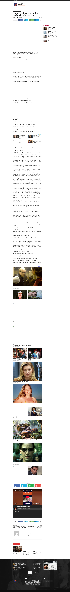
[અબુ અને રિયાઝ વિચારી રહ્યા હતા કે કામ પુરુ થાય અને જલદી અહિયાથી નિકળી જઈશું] (15, 564)
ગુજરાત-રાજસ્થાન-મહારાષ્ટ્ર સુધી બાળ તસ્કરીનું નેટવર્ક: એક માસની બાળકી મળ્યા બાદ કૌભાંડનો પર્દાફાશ (52, 36)
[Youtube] (56, 0)
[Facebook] (51, 0)
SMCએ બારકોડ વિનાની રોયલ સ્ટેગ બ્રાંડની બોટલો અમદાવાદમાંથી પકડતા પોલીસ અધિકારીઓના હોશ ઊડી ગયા (27, 553)
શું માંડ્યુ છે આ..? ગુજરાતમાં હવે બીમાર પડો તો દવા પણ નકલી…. (52, 40)
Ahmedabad (19, 10)
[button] (56, 8)
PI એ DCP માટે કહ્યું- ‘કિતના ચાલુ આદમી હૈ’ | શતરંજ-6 (17, 553)
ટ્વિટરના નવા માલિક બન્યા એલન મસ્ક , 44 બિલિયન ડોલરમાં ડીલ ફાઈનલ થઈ (35, 527)
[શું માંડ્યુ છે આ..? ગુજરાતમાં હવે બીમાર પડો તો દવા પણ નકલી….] (45, 41)
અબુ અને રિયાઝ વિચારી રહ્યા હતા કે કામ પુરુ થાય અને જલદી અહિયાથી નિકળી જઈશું (22, 564)
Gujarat (16, 10)
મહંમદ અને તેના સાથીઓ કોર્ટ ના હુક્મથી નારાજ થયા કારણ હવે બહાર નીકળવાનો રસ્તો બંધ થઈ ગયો (22, 572)
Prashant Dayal (17, 17)
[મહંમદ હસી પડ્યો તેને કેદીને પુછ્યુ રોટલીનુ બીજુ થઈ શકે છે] (15, 568)
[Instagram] (52, 0)
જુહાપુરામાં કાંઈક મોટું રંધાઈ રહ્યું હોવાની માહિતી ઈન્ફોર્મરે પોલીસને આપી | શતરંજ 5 (37, 553)
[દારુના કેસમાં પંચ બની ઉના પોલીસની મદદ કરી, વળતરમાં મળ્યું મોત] (45, 32)
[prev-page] (13, 556)
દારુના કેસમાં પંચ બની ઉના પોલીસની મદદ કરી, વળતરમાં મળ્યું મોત (52, 32)
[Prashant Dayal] (13, 17)
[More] (40, 20)
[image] (50, 565)
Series (17, 11)
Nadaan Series (19, 11)
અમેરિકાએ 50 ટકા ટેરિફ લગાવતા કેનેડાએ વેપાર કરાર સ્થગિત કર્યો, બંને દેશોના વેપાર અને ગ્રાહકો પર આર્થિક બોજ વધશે (37, 564)
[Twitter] (53, 0)
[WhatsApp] (50, 581)
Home (14, 10)
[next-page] (15, 556)
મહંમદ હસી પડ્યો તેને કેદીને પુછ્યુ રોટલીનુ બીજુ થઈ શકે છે (21, 568)
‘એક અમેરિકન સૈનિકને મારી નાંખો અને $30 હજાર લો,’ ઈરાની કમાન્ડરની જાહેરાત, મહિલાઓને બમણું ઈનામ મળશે (37, 572)
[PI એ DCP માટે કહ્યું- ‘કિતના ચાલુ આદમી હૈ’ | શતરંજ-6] (17, 549)
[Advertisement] (41, 4)
